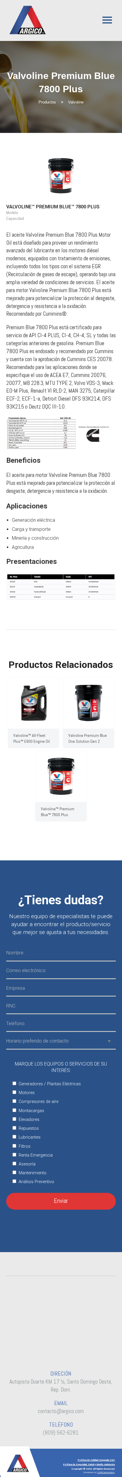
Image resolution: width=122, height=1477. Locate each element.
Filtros (24, 1146)
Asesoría (27, 1164)
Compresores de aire (38, 1101)
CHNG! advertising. (106, 1472)
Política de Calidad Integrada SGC (96, 1460)
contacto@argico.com (61, 1411)
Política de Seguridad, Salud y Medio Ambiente (89, 1464)
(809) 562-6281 (61, 1432)
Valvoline (76, 102)
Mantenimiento (32, 1172)
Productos (47, 102)
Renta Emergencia (36, 1155)
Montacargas (31, 1110)
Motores (27, 1092)
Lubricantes (30, 1137)
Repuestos (29, 1128)
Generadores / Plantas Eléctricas (50, 1083)
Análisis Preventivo (36, 1181)
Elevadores (29, 1119)
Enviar (61, 1201)
